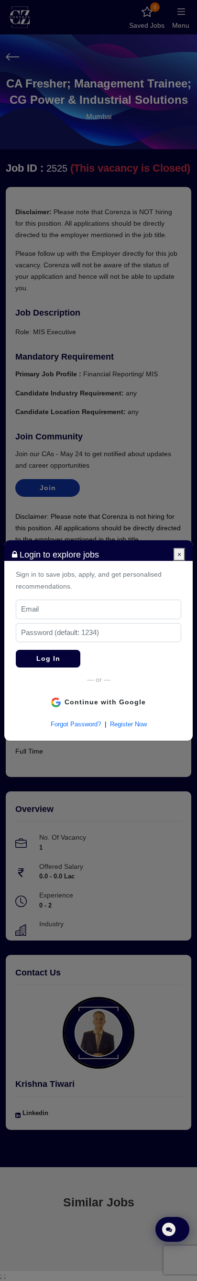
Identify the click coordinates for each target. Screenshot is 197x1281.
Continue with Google (105, 702)
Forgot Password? (76, 724)
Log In (48, 658)
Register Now (128, 724)
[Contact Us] (172, 1229)
